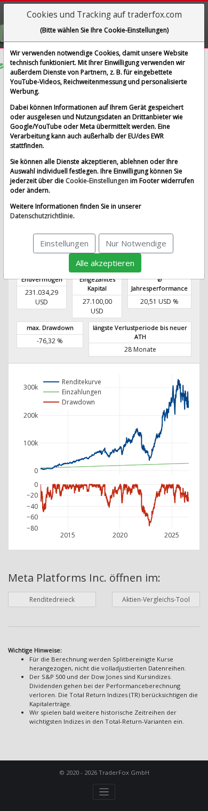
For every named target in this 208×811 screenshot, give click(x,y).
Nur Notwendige (136, 243)
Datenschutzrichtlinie (41, 215)
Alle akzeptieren (105, 263)
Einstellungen (64, 243)
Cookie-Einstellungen (97, 180)
